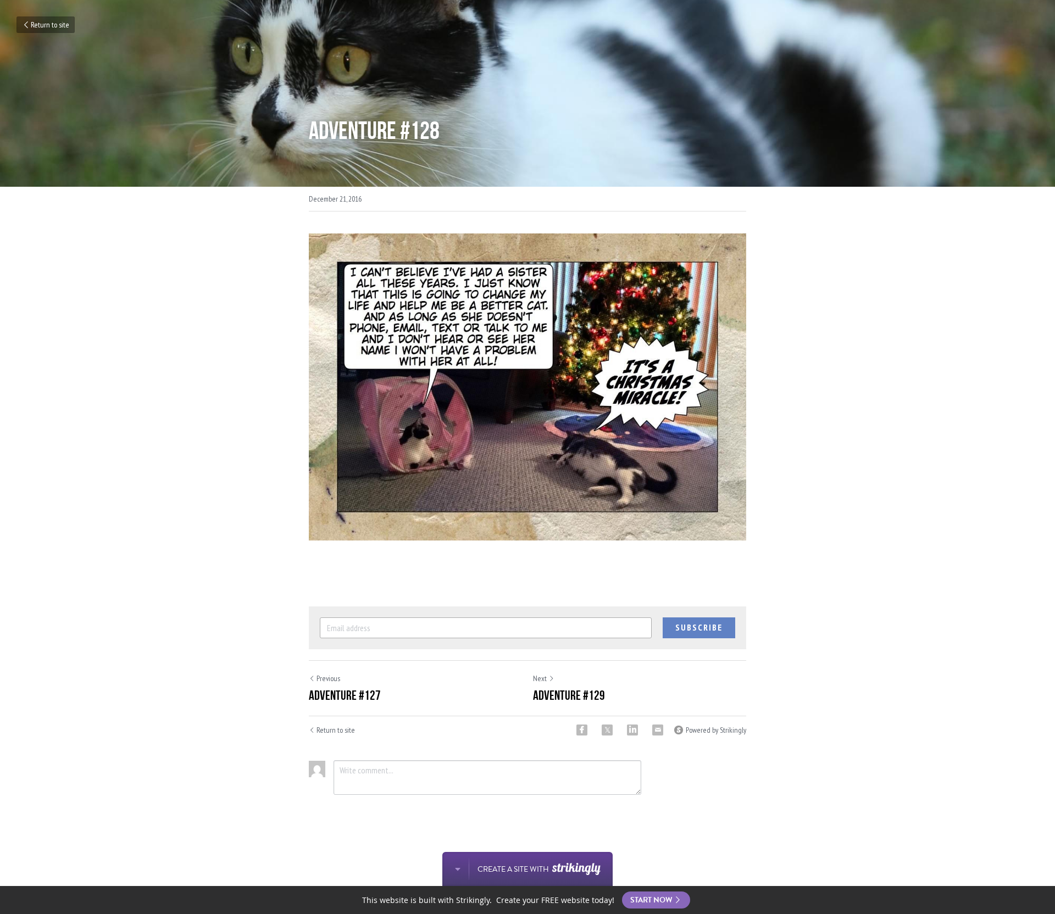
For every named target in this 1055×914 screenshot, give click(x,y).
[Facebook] (581, 729)
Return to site (50, 25)
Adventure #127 (345, 695)
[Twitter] (607, 729)
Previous (328, 678)
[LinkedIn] (632, 729)
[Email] (657, 729)
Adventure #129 (569, 695)
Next (540, 678)
